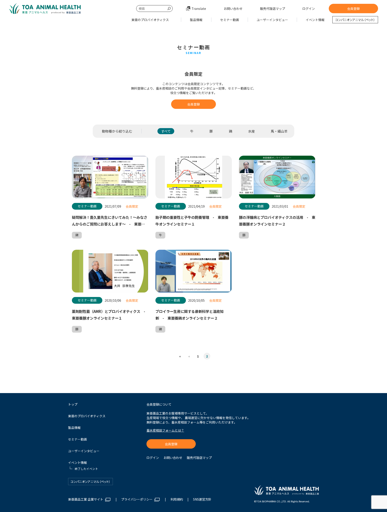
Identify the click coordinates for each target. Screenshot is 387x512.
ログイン (308, 8)
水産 (251, 131)
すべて (166, 131)
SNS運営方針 (202, 499)
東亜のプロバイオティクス (150, 19)
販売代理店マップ (272, 8)
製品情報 (196, 19)
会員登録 (353, 8)
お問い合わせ (233, 8)
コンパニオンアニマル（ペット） (355, 19)
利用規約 (176, 499)
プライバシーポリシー (137, 499)
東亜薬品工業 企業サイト (85, 499)
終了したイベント (315, 29)
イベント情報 (315, 19)
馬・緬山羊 (279, 131)
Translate (198, 8)
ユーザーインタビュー (272, 19)
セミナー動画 (229, 19)
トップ (72, 404)
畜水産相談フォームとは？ (165, 430)
